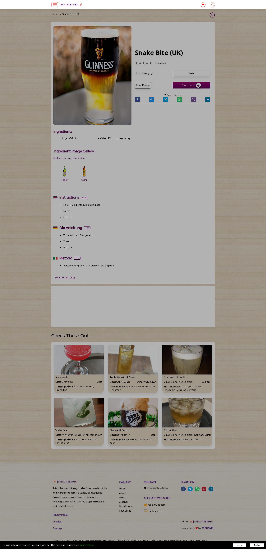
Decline (257, 545)
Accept (239, 545)
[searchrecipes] (212, 4)
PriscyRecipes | (70, 4)
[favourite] (203, 4)
